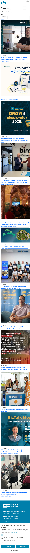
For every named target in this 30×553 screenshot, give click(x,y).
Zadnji (9, 496)
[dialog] (15, 538)
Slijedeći (5, 496)
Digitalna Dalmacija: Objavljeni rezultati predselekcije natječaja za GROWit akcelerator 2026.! (14, 140)
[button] (15, 550)
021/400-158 (6, 521)
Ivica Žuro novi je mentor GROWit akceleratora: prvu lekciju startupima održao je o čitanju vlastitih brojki (15, 59)
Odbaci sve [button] (22, 546)
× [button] (28, 524)
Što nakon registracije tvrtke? (9, 99)
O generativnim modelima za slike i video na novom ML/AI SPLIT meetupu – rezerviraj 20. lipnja (14, 369)
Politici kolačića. (14, 532)
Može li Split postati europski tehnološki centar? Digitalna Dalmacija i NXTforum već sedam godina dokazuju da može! (15, 224)
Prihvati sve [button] (8, 546)
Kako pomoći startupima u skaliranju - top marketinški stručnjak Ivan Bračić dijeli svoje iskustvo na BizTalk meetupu (14, 451)
